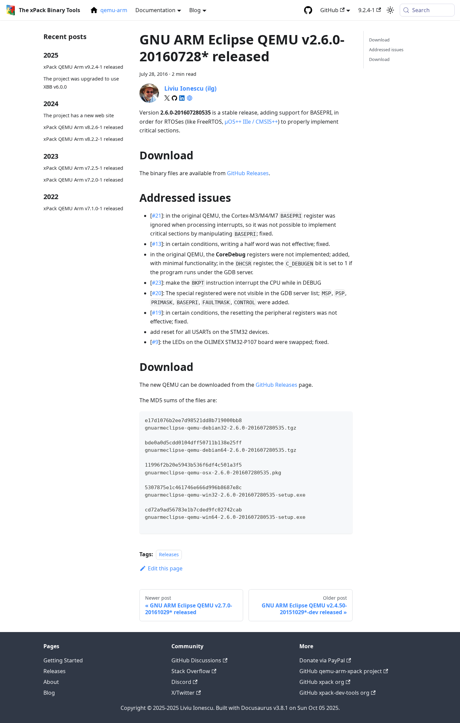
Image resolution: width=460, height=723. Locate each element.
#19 (156, 312)
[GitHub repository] (308, 10)
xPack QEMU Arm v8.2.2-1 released (83, 139)
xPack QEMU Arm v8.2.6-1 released (83, 127)
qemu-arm (113, 10)
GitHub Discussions (196, 660)
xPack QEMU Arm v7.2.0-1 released (83, 179)
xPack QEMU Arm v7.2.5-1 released (83, 168)
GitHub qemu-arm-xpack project (340, 671)
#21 (156, 215)
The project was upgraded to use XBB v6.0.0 (81, 82)
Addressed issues (386, 49)
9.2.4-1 (366, 10)
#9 (155, 342)
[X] (167, 98)
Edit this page (165, 568)
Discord (181, 682)
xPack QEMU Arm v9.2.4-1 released (83, 67)
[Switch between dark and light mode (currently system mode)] (390, 10)
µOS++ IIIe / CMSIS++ (251, 121)
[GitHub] (174, 98)
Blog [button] (195, 10)
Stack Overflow (190, 671)
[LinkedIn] (182, 98)
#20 (156, 293)
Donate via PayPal (322, 660)
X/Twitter (183, 692)
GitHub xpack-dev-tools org (334, 692)
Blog (49, 692)
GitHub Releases (248, 173)
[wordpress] (189, 98)
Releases (169, 554)
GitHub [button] (329, 10)
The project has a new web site (78, 115)
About (51, 682)
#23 (156, 282)
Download (379, 40)
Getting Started (63, 660)
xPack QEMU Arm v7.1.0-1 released (83, 208)
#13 (156, 244)
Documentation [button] (155, 10)
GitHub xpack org (321, 682)
